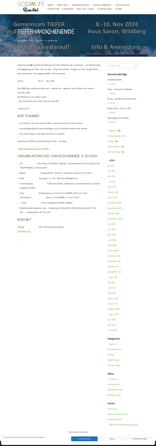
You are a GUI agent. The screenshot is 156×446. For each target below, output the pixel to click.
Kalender (67, 9)
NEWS (51, 5)
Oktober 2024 (114, 267)
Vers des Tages (85, 9)
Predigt (111, 141)
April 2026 (112, 182)
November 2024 (115, 261)
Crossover (122, 5)
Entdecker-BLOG (115, 80)
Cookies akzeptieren (84, 439)
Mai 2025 (112, 235)
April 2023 (112, 330)
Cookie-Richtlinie (115, 420)
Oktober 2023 (114, 309)
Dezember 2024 (114, 256)
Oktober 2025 (114, 214)
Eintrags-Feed (114, 384)
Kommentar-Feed (115, 390)
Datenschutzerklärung (117, 414)
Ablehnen (112, 439)
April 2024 (112, 288)
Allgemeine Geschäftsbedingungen (123, 425)
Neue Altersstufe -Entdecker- (120, 89)
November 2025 (115, 208)
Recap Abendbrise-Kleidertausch (122, 99)
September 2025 (115, 219)
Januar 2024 (113, 304)
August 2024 (113, 277)
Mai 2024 (112, 283)
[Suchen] (136, 65)
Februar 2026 (113, 192)
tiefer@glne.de (24, 231)
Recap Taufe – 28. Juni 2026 (119, 108)
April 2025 (112, 240)
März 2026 (112, 187)
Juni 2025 (112, 229)
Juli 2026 (111, 166)
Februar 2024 (113, 298)
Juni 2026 (111, 171)
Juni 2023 (112, 320)
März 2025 (112, 245)
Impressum (112, 409)
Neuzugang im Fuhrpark (118, 118)
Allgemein (38, 41)
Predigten (53, 9)
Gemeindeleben (115, 136)
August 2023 (113, 314)
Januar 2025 (113, 251)
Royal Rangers (114, 147)
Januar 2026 (112, 198)
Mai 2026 (111, 176)
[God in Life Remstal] (31, 7)
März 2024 (112, 293)
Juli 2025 (111, 224)
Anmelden (112, 379)
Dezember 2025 (114, 203)
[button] (68, 5)
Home (118, 9)
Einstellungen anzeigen (139, 439)
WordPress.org (114, 395)
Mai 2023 (112, 325)
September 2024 (115, 272)
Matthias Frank (26, 41)
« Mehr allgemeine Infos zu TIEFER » (33, 149)
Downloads (104, 9)
